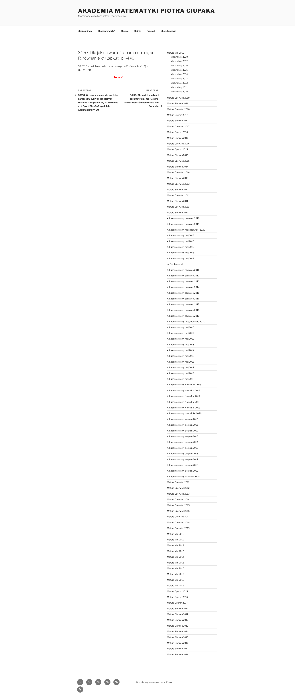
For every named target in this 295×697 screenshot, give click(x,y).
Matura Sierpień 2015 (177, 155)
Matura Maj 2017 (179, 61)
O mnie (124, 31)
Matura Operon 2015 (177, 149)
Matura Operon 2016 (177, 132)
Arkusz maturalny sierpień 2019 (182, 470)
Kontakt (151, 31)
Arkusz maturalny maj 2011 (180, 333)
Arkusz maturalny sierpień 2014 (182, 442)
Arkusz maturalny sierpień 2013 (182, 436)
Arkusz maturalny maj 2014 (180, 350)
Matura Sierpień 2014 (177, 166)
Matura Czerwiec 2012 (178, 195)
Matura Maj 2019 (175, 52)
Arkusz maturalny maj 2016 (180, 241)
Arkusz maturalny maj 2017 (180, 247)
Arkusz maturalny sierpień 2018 (182, 465)
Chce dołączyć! (168, 31)
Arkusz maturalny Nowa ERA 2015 (184, 384)
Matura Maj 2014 (179, 74)
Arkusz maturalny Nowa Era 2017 (183, 396)
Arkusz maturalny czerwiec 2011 (183, 270)
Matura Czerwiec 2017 (178, 126)
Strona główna (85, 31)
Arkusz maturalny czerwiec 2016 (183, 298)
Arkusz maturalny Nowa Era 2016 (183, 390)
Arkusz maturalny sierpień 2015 (182, 448)
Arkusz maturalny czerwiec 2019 (183, 224)
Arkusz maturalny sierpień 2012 (182, 430)
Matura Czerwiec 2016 (178, 143)
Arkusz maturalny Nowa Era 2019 (183, 407)
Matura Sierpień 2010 (178, 212)
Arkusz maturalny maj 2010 (180, 327)
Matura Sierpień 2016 (177, 138)
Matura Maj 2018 (179, 56)
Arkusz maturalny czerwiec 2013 (183, 281)
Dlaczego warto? (106, 31)
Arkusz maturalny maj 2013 (180, 344)
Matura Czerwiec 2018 (178, 109)
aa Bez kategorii (175, 264)
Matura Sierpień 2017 (177, 120)
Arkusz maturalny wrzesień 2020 (183, 476)
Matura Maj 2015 (179, 69)
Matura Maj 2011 (179, 87)
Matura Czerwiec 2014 (178, 172)
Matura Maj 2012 (179, 83)
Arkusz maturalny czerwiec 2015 (183, 292)
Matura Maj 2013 (179, 78)
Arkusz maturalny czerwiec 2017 (183, 304)
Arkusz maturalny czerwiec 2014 (183, 287)
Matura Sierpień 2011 (177, 201)
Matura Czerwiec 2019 (178, 97)
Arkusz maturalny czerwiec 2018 (183, 218)
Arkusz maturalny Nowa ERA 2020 (184, 413)
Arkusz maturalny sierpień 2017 (182, 459)
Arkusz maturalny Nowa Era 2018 (183, 402)
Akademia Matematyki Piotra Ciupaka (146, 10)
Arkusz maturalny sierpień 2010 (182, 419)
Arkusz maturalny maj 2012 (180, 338)
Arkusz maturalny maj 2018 (180, 252)
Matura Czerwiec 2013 (178, 184)
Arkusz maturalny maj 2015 (180, 235)
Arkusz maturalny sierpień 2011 (182, 424)
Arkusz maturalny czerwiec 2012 (183, 275)
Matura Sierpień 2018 (177, 103)
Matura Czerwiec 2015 (178, 160)
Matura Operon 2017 (177, 115)
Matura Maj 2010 (179, 91)
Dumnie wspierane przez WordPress (154, 682)
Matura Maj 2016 (179, 65)
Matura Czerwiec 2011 (178, 206)
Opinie (137, 31)
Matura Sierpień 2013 (177, 178)
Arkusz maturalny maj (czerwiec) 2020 (186, 229)
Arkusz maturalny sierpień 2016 (182, 453)
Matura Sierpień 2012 (177, 189)
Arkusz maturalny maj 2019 (180, 258)
